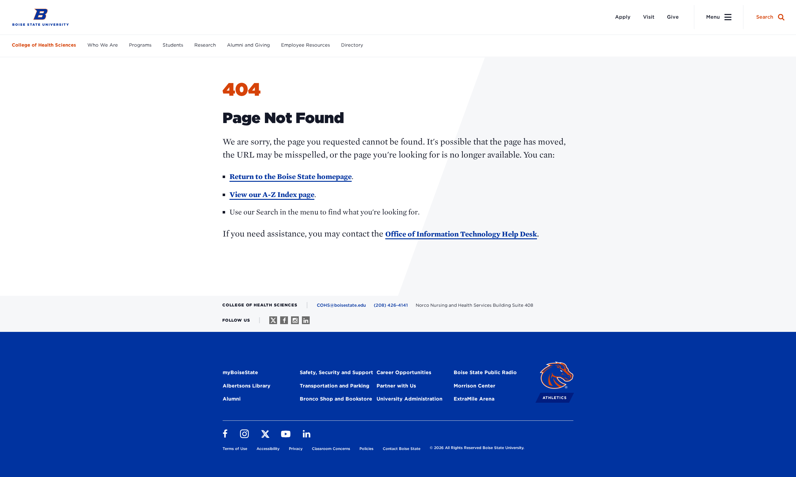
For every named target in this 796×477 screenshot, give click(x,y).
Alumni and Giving (248, 45)
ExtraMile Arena (474, 399)
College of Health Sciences (44, 45)
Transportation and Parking (334, 386)
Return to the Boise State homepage (290, 176)
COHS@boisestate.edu (341, 305)
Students (173, 45)
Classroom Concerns (331, 448)
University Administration (409, 399)
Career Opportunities (404, 372)
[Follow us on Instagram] (295, 320)
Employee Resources (305, 45)
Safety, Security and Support (336, 372)
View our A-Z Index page (271, 194)
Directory (352, 45)
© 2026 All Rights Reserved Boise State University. (477, 447)
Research (205, 45)
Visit (649, 17)
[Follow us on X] (273, 320)
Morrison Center (474, 386)
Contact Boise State (401, 448)
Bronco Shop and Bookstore (336, 399)
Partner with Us (396, 386)
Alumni (232, 399)
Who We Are (102, 45)
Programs (140, 45)
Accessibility (268, 448)
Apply (623, 17)
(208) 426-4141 (391, 305)
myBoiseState (240, 372)
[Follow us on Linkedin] (306, 320)
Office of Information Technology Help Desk (461, 233)
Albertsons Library (247, 386)
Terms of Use (235, 448)
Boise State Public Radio (485, 372)
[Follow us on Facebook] (284, 320)
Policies (366, 448)
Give (673, 17)
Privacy (296, 448)
